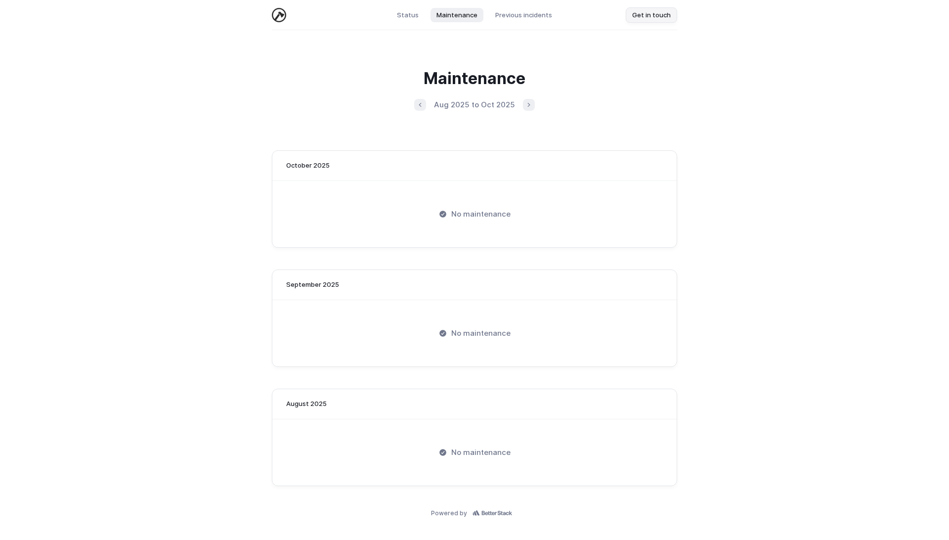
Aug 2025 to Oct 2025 (474, 104)
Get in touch (651, 15)
